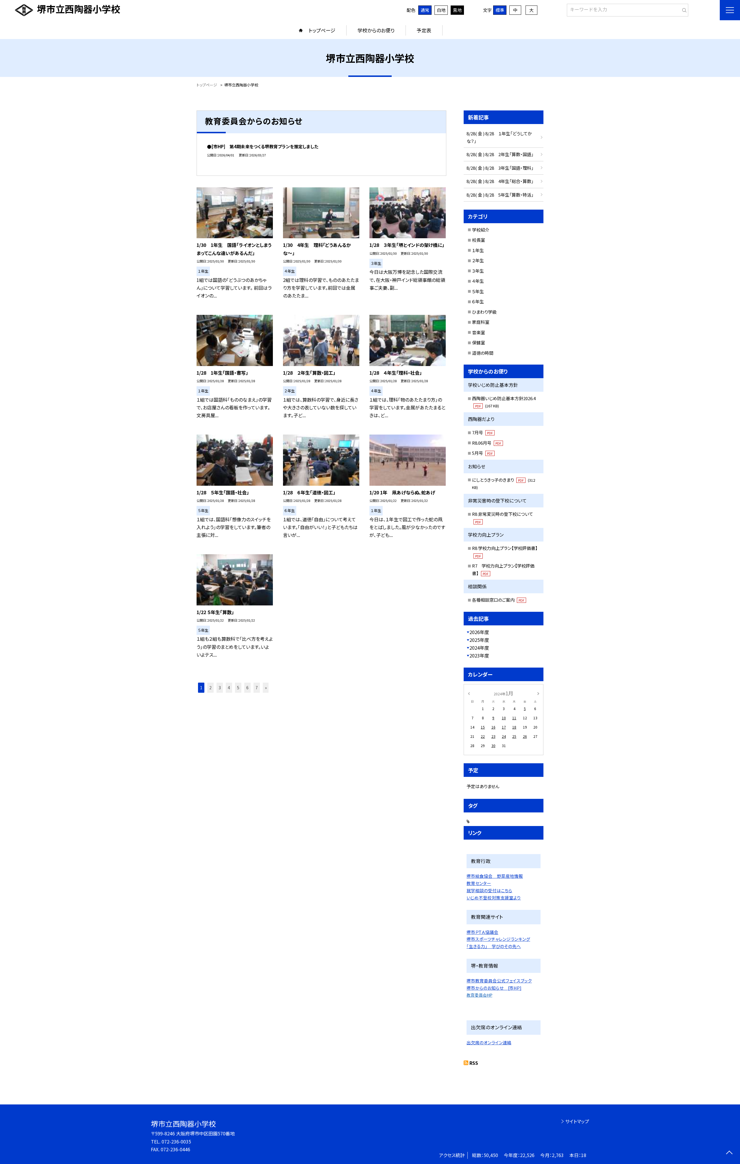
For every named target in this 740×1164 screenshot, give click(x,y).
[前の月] (469, 692)
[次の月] (538, 692)
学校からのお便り (376, 30)
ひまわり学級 (484, 312)
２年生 (478, 260)
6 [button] (247, 687)
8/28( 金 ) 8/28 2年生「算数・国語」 (500, 154)
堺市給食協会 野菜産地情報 (495, 876)
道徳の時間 (482, 353)
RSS (473, 1062)
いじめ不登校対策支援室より (494, 898)
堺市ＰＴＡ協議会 (482, 932)
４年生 (478, 281)
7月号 (482, 432)
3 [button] (220, 687)
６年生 (478, 301)
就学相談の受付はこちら (489, 890)
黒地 (457, 10)
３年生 (478, 271)
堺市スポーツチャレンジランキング (498, 939)
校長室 (478, 240)
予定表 (424, 30)
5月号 (482, 453)
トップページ (322, 30)
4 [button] (229, 687)
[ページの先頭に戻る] (729, 1153)
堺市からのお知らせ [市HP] (494, 988)
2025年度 (479, 639)
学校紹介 (480, 230)
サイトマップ (577, 1121)
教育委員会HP (479, 995)
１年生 (478, 250)
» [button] (266, 687)
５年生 (478, 291)
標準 (499, 10)
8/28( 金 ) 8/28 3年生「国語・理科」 (500, 168)
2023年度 (479, 655)
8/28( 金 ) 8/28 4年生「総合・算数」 (500, 181)
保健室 (478, 342)
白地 (441, 10)
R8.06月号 (486, 443)
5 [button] (238, 687)
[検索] (683, 9)
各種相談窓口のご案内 (498, 600)
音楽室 (478, 332)
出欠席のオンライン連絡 (489, 1042)
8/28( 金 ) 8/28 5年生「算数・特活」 (500, 195)
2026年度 (479, 632)
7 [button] (257, 687)
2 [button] (210, 687)
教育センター (479, 883)
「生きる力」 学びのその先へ (494, 946)
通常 (425, 10)
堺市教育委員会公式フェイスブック (499, 981)
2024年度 (479, 647)
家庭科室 (480, 322)
